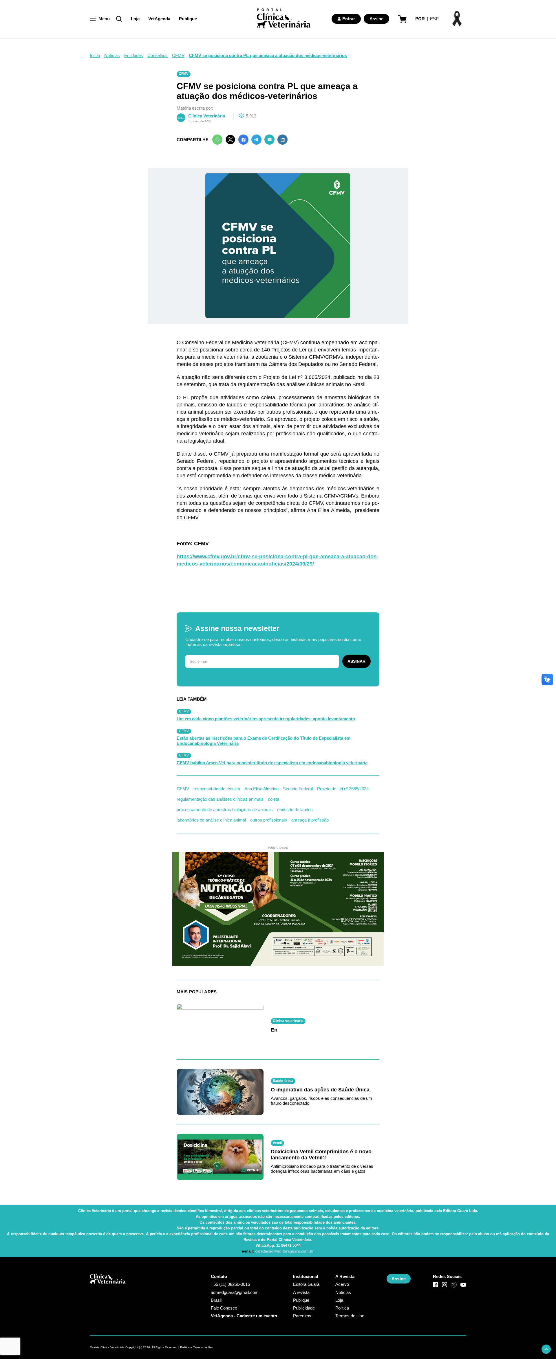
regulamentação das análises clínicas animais (220, 799)
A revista (301, 1292)
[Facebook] (435, 1285)
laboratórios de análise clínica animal (211, 819)
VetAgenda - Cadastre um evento (244, 1315)
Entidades (133, 55)
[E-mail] (269, 140)
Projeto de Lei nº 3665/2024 (343, 788)
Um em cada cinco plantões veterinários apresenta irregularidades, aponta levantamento (266, 718)
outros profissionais (268, 819)
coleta (273, 799)
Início (95, 55)
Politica (342, 1307)
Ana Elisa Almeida (261, 788)
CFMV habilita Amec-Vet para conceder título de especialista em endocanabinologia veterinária (272, 762)
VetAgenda (159, 18)
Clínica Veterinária (206, 115)
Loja (135, 18)
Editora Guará (306, 1284)
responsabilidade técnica (216, 788)
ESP (434, 18)
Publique (188, 18)
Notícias (112, 55)
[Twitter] (230, 140)
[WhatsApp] (217, 140)
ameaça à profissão (310, 819)
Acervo (342, 1284)
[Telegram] (256, 140)
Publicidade (304, 1307)
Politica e (186, 1347)
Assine (376, 18)
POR (420, 18)
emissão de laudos (295, 809)
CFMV (178, 55)
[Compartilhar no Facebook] (243, 140)
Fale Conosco (224, 1307)
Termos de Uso (349, 1315)
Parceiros (302, 1315)
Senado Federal (298, 788)
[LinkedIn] (282, 140)
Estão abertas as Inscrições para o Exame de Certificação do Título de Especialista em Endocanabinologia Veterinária (263, 740)
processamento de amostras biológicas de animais (225, 809)
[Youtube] (463, 1285)
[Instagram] (444, 1285)
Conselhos (157, 55)
